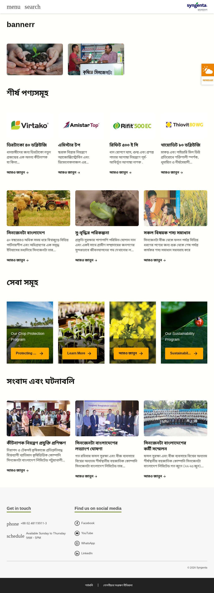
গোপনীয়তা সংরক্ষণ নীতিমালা (117, 585)
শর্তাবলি (89, 585)
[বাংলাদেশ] (197, 5)
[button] (18, 172)
